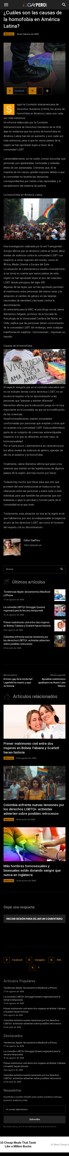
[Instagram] (29, 960)
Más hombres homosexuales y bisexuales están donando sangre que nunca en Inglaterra (32, 870)
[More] (47, 90)
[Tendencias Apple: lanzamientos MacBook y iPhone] (59, 595)
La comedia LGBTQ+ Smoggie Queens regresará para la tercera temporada (24, 609)
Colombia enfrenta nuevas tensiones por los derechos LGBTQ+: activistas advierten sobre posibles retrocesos (27, 640)
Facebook (17, 960)
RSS (59, 960)
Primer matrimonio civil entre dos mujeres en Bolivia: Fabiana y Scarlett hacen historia (27, 624)
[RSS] (51, 960)
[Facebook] (7, 960)
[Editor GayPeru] (12, 547)
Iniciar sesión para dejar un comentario (34, 918)
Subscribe (34, 1119)
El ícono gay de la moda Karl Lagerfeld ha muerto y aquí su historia (18, 682)
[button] (6, 5)
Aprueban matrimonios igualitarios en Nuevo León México (51, 682)
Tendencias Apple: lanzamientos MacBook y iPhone (27, 593)
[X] (32, 968)
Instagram (40, 960)
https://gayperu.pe (32, 545)
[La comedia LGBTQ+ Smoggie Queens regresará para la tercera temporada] (59, 610)
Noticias (9, 34)
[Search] (61, 569)
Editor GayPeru (32, 540)
